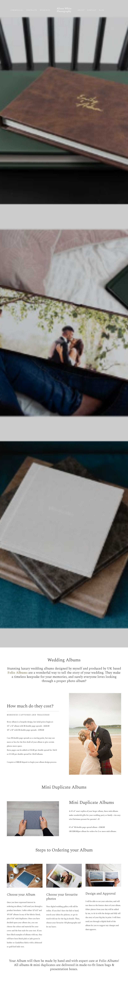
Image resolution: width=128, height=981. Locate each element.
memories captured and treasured (28, 715)
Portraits (31, 10)
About (81, 10)
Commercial (17, 10)
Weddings (45, 10)
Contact (91, 10)
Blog (101, 10)
